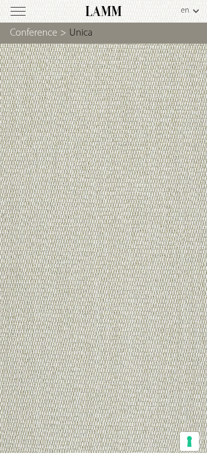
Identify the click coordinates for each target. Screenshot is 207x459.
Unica (80, 33)
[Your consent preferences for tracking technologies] (189, 441)
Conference (33, 33)
